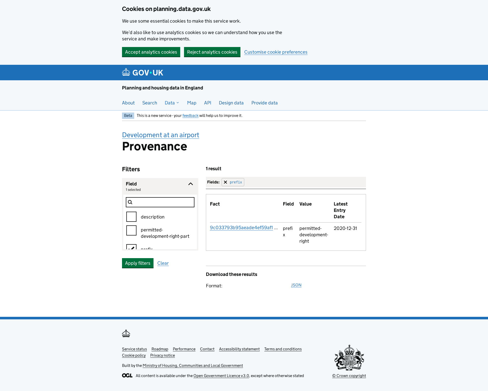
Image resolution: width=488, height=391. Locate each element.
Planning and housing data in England (162, 88)
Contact (207, 349)
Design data (231, 103)
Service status (134, 349)
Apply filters (137, 263)
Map (191, 103)
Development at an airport (160, 135)
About (128, 103)
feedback (190, 115)
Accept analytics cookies (151, 52)
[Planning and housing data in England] (143, 72)
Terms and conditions (283, 349)
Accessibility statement (239, 349)
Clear (163, 263)
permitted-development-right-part (165, 233)
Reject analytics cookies (212, 52)
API (207, 103)
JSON (296, 285)
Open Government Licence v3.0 (221, 375)
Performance (184, 349)
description (152, 217)
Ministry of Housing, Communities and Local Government (193, 365)
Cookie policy (134, 355)
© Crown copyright (349, 375)
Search (149, 103)
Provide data (264, 103)
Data (170, 103)
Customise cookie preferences (276, 52)
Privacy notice (162, 355)
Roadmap (159, 349)
